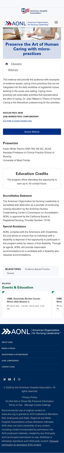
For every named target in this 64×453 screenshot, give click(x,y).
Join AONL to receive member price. (17, 120)
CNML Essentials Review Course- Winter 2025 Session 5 (24, 300)
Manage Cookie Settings (38, 405)
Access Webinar (32, 131)
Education (16, 63)
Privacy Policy (29, 397)
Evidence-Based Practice (37, 269)
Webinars (13, 69)
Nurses (10, 273)
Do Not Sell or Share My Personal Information (30, 401)
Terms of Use (15, 405)
